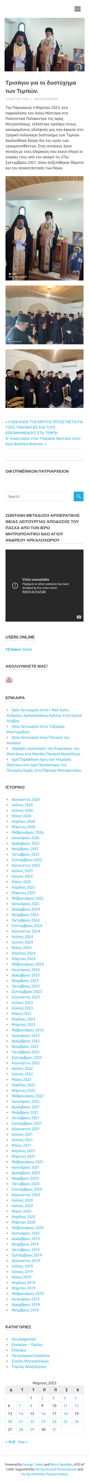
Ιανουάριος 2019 (25, 1299)
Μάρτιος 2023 (23, 1024)
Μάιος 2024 (21, 948)
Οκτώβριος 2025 (25, 854)
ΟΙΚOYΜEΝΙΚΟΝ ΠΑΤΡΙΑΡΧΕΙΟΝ (37, 471)
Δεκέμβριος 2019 (26, 1239)
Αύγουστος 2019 (26, 1261)
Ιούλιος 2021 (22, 1134)
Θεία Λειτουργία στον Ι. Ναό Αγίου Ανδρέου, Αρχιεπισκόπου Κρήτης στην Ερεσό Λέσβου (44, 715)
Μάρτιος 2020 (23, 1222)
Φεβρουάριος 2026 (28, 832)
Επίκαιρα (19, 1350)
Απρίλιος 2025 (23, 887)
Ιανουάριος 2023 (25, 1035)
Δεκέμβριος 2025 (26, 843)
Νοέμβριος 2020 (25, 1178)
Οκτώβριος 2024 (25, 920)
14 (21, 1414)
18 (65, 1414)
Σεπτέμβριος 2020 (27, 1189)
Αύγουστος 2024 (26, 931)
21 (21, 1421)
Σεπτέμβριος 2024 (27, 926)
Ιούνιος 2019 (22, 1272)
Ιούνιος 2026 (22, 810)
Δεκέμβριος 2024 (26, 909)
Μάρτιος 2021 (23, 1156)
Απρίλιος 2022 (23, 1085)
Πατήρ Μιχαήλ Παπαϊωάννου (56, 1469)
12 (77, 1406)
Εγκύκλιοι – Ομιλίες (27, 1345)
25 (65, 1421)
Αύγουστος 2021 (26, 1129)
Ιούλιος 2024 (22, 937)
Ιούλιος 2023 (22, 1002)
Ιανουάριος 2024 (25, 970)
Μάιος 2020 (21, 1211)
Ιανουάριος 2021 (25, 1167)
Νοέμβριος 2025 (25, 849)
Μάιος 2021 (21, 1145)
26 (77, 1421)
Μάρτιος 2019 (23, 1288)
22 (32, 1421)
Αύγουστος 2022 (26, 1063)
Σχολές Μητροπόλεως (30, 1361)
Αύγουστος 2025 (26, 865)
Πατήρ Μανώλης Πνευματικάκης (44, 1474)
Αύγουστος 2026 (26, 799)
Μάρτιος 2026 (23, 827)
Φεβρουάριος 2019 (28, 1294)
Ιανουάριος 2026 (25, 838)
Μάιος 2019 (21, 1277)
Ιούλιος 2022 (22, 1068)
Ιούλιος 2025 (22, 871)
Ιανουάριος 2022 (25, 1101)
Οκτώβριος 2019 (25, 1250)
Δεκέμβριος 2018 (26, 1304)
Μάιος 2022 (21, 1079)
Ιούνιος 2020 (22, 1206)
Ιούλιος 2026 (22, 805)
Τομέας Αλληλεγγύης (29, 1366)
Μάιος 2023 (21, 1013)
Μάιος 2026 (21, 816)
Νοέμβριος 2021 (25, 1112)
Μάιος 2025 (21, 882)
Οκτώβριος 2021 (25, 1118)
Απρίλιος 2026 (23, 821)
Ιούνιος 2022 (22, 1074)
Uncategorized (46, 98)
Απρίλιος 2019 (23, 1283)
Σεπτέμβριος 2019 (27, 1255)
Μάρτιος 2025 (23, 893)
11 (65, 1406)
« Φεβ (10, 1442)
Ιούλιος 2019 (22, 1266)
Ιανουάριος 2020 (25, 1233)
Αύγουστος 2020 (26, 1195)
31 (54, 1429)
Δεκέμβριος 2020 (26, 1173)
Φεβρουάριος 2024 (28, 964)
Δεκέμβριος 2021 (26, 1107)
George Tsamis (33, 1464)
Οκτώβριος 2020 (25, 1184)
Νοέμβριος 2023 (25, 981)
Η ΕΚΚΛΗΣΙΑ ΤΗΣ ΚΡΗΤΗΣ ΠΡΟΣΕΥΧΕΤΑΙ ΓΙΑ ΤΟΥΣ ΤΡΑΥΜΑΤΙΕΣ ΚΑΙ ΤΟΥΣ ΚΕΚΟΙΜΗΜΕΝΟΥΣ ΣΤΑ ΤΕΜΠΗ (44, 427)
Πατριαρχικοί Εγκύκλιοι (31, 1356)
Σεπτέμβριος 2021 (27, 1123)
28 (21, 1429)
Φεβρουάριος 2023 (28, 1030)
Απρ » (22, 1442)
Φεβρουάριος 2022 (28, 1096)
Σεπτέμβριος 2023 (27, 992)
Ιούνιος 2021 (22, 1140)
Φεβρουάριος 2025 (28, 898)
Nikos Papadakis (61, 1464)
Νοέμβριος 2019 (25, 1244)
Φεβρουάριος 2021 (28, 1162)
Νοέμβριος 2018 (25, 1310)
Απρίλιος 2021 (23, 1151)
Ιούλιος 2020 (22, 1200)
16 (43, 1414)
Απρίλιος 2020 (23, 1217)
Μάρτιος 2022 (23, 1090)
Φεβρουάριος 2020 (28, 1228)
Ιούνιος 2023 (22, 1008)
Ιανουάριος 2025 (25, 904)
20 (10, 1421)
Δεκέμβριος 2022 (26, 1041)
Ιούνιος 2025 (22, 876)
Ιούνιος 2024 (22, 942)
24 (54, 1421)
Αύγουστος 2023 (26, 997)
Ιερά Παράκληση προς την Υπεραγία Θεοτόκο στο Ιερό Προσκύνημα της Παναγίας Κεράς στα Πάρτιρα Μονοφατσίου (44, 764)
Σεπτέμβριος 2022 (27, 1057)
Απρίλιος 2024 (23, 953)
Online (18, 649)
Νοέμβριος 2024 (25, 915)
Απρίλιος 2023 (23, 1019)
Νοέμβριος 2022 (25, 1046)
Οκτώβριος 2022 (25, 1052)
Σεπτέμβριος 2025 (27, 860)
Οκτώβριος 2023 (25, 986)
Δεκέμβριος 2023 (26, 975)
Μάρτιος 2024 (23, 959)
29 (32, 1429)
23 (43, 1421)
